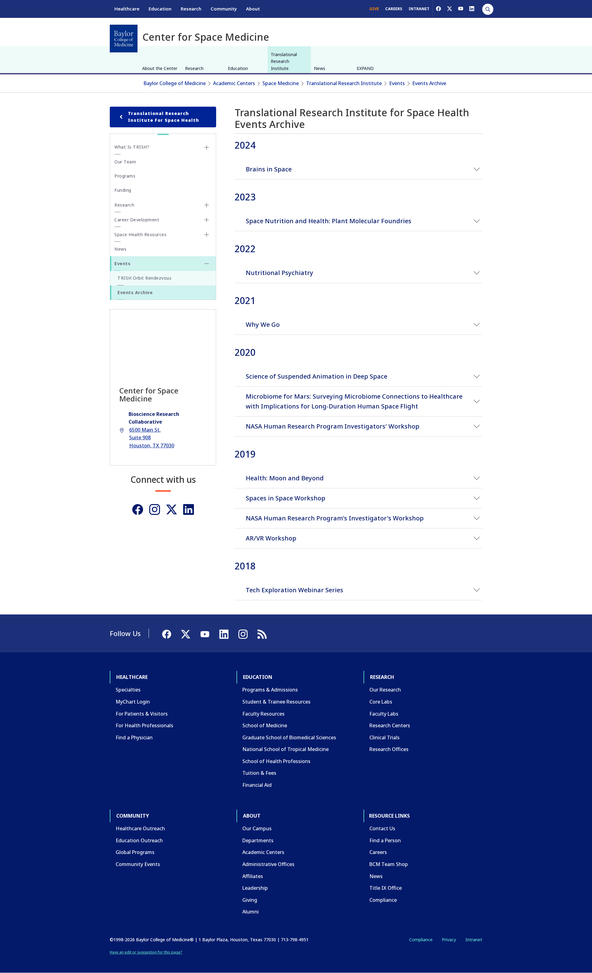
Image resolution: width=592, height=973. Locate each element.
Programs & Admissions (270, 689)
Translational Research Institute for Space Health (163, 116)
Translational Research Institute (284, 61)
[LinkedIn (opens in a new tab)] (471, 8)
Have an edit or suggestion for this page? (146, 952)
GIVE (374, 8)
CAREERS (393, 8)
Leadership (255, 888)
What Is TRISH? (131, 147)
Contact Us (382, 828)
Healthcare (126, 9)
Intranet (473, 939)
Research (191, 9)
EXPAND (365, 68)
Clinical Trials (384, 737)
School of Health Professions (276, 761)
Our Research (385, 689)
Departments (257, 840)
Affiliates (252, 876)
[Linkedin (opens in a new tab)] (188, 509)
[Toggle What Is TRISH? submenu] (206, 147)
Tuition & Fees (259, 773)
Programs (124, 176)
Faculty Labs (383, 713)
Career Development (136, 220)
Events (397, 83)
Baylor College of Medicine (175, 83)
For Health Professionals (144, 725)
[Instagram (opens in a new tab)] (154, 509)
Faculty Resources (263, 713)
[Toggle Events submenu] (206, 263)
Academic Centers (234, 83)
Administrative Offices (268, 864)
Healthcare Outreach (140, 828)
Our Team (125, 162)
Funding (122, 190)
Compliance (383, 900)
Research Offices (389, 749)
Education (160, 9)
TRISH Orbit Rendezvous (144, 278)
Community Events (138, 864)
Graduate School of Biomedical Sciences (289, 737)
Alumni (250, 911)
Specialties (128, 689)
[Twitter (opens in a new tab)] (171, 509)
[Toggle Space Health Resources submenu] (206, 234)
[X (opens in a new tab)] (449, 8)
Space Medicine (280, 83)
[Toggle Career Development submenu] (206, 219)
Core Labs (380, 701)
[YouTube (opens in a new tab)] (460, 8)
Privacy (449, 939)
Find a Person (385, 840)
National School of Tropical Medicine (285, 749)
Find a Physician (134, 737)
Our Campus (257, 828)
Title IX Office (385, 888)
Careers (378, 852)
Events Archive (429, 83)
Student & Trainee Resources (276, 701)
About (253, 9)
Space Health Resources (140, 234)
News (319, 68)
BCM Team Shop (388, 864)
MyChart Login (133, 701)
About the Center (159, 68)
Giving (249, 900)
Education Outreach (139, 840)
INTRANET (419, 8)
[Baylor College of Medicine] (124, 38)
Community (224, 9)
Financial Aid (257, 785)
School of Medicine (264, 725)
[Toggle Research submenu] (206, 205)
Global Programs (135, 852)
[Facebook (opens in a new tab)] (438, 8)
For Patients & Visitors (142, 713)
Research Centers (389, 725)
